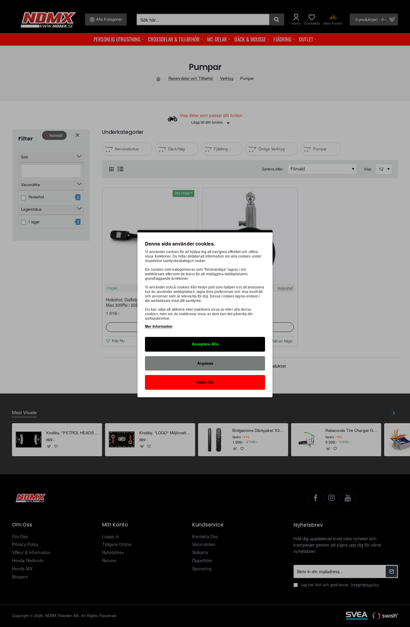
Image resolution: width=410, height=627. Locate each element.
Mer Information (159, 326)
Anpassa (205, 363)
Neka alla (205, 382)
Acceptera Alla (205, 344)
